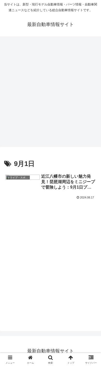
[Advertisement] (50, 93)
